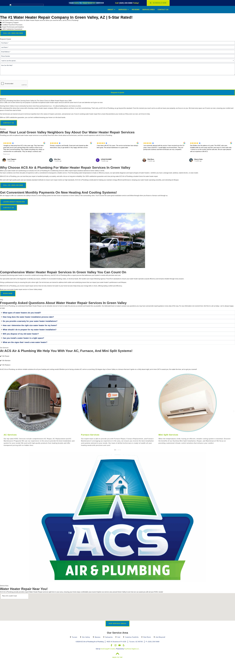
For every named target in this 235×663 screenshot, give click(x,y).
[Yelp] (123, 645)
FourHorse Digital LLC (131, 649)
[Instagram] (115, 645)
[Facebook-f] (111, 645)
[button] (1, 411)
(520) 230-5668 (127, 3)
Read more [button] (6, 154)
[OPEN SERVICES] (128, 9)
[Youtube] (119, 645)
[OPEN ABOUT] (114, 9)
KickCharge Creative (108, 649)
